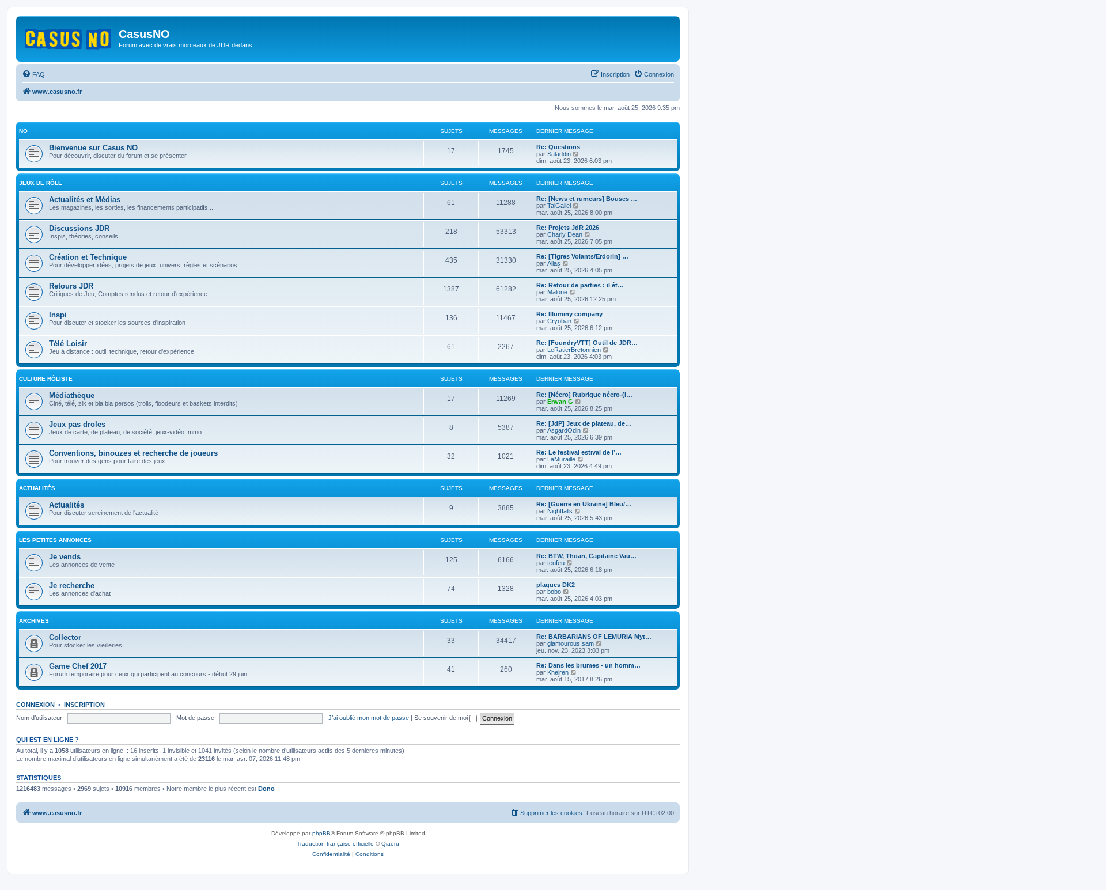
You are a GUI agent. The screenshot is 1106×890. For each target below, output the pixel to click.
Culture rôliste (46, 379)
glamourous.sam (570, 643)
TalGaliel (559, 205)
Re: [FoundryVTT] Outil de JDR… (587, 342)
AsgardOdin (564, 430)
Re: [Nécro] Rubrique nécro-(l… (584, 394)
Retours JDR (71, 286)
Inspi (58, 314)
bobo (554, 591)
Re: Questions (558, 146)
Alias (553, 263)
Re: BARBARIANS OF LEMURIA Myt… (594, 636)
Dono (266, 788)
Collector (65, 637)
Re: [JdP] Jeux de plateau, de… (583, 423)
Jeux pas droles (77, 424)
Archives (34, 621)
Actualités (37, 488)
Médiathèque (71, 395)
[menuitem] (33, 74)
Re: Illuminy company (569, 313)
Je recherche (71, 585)
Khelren (558, 672)
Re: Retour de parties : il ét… (580, 285)
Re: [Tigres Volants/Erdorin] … (582, 256)
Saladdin (559, 153)
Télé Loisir (68, 343)
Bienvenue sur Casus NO (93, 147)
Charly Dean (564, 234)
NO (23, 131)
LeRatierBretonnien (574, 349)
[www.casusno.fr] (69, 37)
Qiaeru (390, 843)
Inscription (84, 704)
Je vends (65, 556)
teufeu (556, 562)
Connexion (35, 704)
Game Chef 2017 (78, 666)
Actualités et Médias (84, 199)
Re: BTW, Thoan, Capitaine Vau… (586, 555)
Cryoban (559, 320)
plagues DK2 (555, 584)
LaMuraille (561, 459)
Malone (557, 292)
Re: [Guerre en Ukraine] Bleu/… (583, 504)
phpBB (321, 833)
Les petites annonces (55, 540)
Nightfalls (560, 511)
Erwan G (560, 401)
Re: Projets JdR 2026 (567, 227)
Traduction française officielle (335, 843)
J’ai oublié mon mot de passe (368, 717)
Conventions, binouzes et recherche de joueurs (133, 453)
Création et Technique (88, 257)
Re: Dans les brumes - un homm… (588, 665)
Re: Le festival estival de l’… (579, 452)
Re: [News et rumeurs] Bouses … (586, 198)
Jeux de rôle (40, 183)
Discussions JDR (79, 228)
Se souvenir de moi (441, 717)
